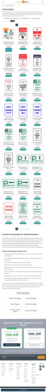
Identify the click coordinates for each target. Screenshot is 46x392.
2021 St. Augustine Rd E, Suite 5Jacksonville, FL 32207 (34, 380)
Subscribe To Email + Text (11, 344)
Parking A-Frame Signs (14, 18)
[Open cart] (42, 2)
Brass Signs (3, 372)
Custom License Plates (15, 310)
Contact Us (26, 370)
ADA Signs (3, 369)
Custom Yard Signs (31, 310)
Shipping (26, 366)
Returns (25, 372)
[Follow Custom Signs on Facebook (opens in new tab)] (40, 366)
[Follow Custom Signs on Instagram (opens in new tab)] (40, 369)
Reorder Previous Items (25, 376)
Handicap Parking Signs (35, 18)
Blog (10, 372)
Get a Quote (41, 357)
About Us (10, 366)
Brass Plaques (15, 304)
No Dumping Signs (31, 304)
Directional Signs (30, 298)
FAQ (25, 368)
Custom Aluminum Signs (25, 18)
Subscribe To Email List (34, 344)
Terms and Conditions (32, 350)
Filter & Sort (24, 390)
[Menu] (3, 2)
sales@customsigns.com (36, 374)
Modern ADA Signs (15, 298)
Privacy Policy (39, 350)
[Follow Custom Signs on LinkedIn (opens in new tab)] (43, 366)
